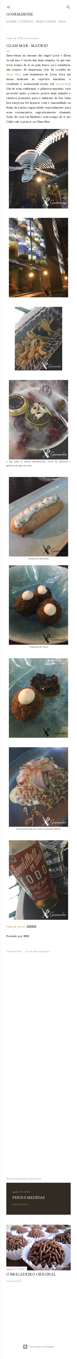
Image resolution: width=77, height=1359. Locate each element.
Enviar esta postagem (37, 951)
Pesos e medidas (28, 1197)
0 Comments (31, 38)
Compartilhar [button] (14, 951)
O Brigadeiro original (31, 1274)
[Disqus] (38, 1013)
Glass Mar (13, 74)
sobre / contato (20, 21)
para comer (46, 21)
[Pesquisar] (68, 6)
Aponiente (62, 84)
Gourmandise (19, 14)
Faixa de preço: (16, 926)
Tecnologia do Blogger (41, 1346)
